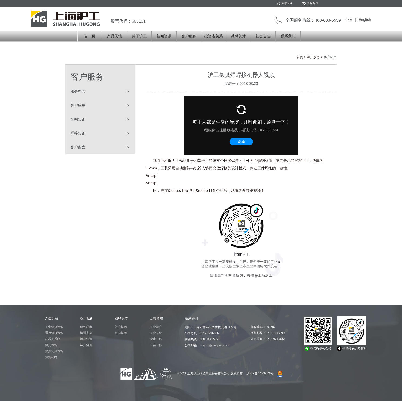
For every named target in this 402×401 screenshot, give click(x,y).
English (364, 20)
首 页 (89, 36)
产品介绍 (51, 318)
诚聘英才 (238, 36)
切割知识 (77, 119)
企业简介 (156, 327)
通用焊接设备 (54, 333)
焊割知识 (86, 339)
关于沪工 (139, 36)
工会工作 (156, 345)
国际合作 (312, 3)
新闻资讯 (164, 36)
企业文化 (156, 333)
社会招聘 (121, 327)
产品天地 (114, 36)
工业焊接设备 (54, 327)
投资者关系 (213, 36)
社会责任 (263, 36)
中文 (349, 20)
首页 (300, 57)
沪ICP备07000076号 (260, 373)
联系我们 (288, 36)
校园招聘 (121, 333)
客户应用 (77, 105)
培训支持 (86, 333)
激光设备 (51, 345)
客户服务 (188, 36)
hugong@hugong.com (214, 345)
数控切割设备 (54, 351)
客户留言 (77, 147)
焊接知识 (77, 133)
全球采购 (286, 3)
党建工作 (156, 339)
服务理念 (77, 91)
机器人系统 (52, 339)
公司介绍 (156, 318)
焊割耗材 (51, 357)
